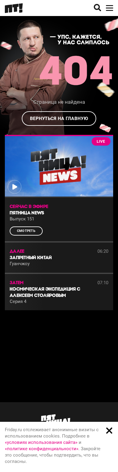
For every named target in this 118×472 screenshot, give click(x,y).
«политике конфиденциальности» (41, 448)
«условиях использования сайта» (41, 442)
